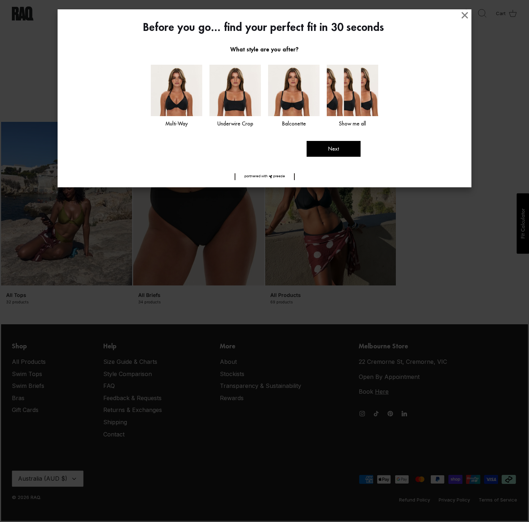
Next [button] (333, 149)
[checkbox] (176, 96)
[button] (265, 176)
